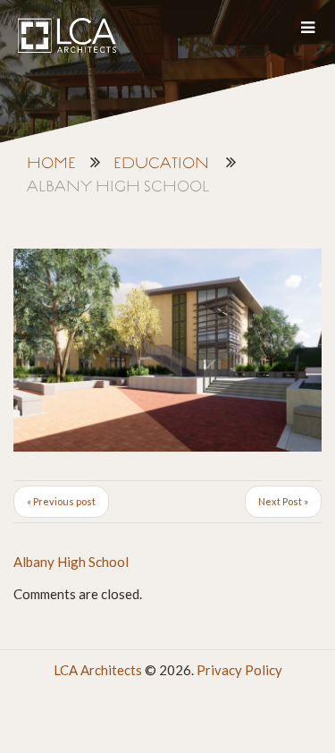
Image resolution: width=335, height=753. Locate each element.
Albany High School (71, 562)
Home (51, 164)
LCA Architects (98, 670)
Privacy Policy (239, 670)
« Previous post (61, 501)
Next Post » (283, 501)
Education (161, 164)
